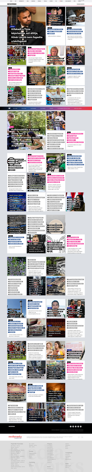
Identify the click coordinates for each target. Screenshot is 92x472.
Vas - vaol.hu (31, 443)
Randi (62, 1)
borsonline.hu (50, 468)
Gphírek (51, 1)
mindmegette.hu (50, 454)
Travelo (45, 1)
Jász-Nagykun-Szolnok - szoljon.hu (18, 460)
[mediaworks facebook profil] (79, 437)
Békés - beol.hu (14, 448)
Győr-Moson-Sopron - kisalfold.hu (17, 456)
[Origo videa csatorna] (78, 426)
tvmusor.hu (49, 462)
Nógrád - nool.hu (14, 463)
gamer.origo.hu (50, 450)
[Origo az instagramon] (75, 426)
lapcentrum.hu (68, 459)
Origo (11, 1)
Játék (74, 1)
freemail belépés (80, 4)
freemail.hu (67, 454)
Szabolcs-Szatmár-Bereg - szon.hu (18, 466)
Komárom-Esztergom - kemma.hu (17, 462)
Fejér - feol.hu (14, 454)
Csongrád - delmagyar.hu (16, 451)
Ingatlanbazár (68, 1)
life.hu (66, 446)
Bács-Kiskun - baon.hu (15, 445)
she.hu (66, 448)
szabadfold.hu (32, 454)
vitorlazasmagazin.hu (51, 459)
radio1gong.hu (68, 465)
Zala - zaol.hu (32, 446)
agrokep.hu (31, 465)
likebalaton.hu (50, 451)
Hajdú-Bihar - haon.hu (15, 457)
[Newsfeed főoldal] (12, 426)
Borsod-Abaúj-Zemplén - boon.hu (17, 450)
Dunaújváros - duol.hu (15, 453)
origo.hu (30, 457)
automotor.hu (50, 447)
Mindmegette (21, 1)
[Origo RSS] (80, 426)
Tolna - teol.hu (14, 468)
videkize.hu (49, 460)
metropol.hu (67, 445)
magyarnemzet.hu (32, 453)
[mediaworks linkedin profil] (82, 437)
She (56, 1)
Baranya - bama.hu (15, 447)
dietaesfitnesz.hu (50, 457)
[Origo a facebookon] (70, 426)
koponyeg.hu (68, 456)
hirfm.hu (67, 467)
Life (15, 1)
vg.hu (30, 464)
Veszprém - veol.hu (33, 445)
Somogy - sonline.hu (15, 465)
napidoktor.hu (50, 453)
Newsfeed (33, 1)
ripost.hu (67, 443)
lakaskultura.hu (50, 448)
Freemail (39, 1)
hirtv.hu (30, 456)
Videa (28, 1)
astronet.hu (49, 445)
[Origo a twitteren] (73, 426)
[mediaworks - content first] (15, 437)
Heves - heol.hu (14, 459)
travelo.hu (49, 456)
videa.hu (67, 457)
